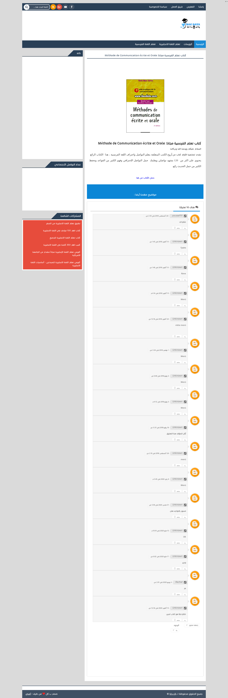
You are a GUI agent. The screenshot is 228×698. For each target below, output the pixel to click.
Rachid (178, 582)
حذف (178, 228)
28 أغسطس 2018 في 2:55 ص (157, 216)
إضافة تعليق (193, 625)
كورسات (188, 44)
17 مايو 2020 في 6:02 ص (160, 557)
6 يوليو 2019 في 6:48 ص (160, 376)
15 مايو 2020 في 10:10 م (160, 531)
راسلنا (201, 6)
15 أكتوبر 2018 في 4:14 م (160, 293)
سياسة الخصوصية (158, 6)
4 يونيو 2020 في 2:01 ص (163, 582)
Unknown (177, 241)
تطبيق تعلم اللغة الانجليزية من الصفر (63, 223)
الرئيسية (200, 44)
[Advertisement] (86, 21)
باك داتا (173, 694)
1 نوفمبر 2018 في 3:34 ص (159, 350)
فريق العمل (177, 6)
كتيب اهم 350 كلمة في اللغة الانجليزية (61, 245)
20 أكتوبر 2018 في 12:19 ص (159, 319)
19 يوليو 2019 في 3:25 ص (159, 428)
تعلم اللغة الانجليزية (169, 44)
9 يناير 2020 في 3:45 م (160, 479)
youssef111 (177, 215)
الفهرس (190, 6)
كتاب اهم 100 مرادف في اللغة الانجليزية (61, 230)
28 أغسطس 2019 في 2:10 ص (158, 453)
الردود (176, 625)
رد (184, 228)
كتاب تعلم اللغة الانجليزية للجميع (65, 237)
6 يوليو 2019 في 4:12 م (160, 402)
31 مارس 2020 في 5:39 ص (159, 505)
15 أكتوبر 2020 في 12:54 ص (159, 608)
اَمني (28, 694)
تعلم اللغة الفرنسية (145, 44)
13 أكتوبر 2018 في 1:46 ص (159, 268)
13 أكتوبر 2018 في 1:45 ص (159, 242)
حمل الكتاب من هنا (145, 178)
